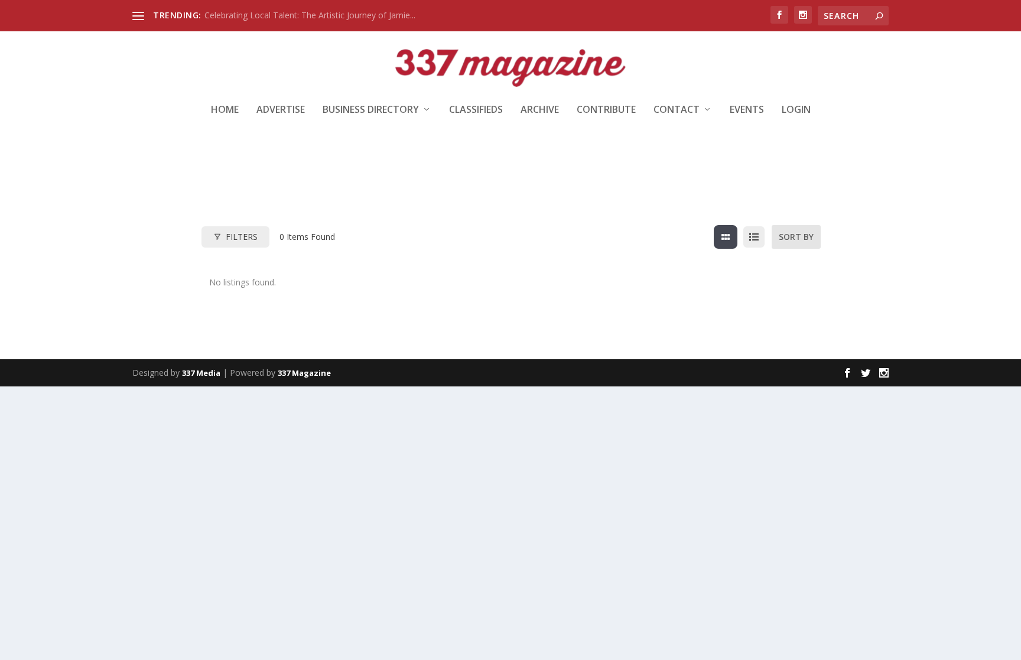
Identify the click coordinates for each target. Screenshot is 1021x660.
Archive (540, 110)
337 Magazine (304, 373)
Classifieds (476, 110)
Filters (242, 236)
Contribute (606, 110)
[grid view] (725, 237)
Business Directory (371, 110)
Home (225, 110)
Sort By (796, 236)
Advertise (280, 110)
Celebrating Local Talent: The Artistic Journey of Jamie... (309, 15)
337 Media (201, 373)
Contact (676, 110)
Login (796, 110)
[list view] (754, 237)
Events (747, 110)
